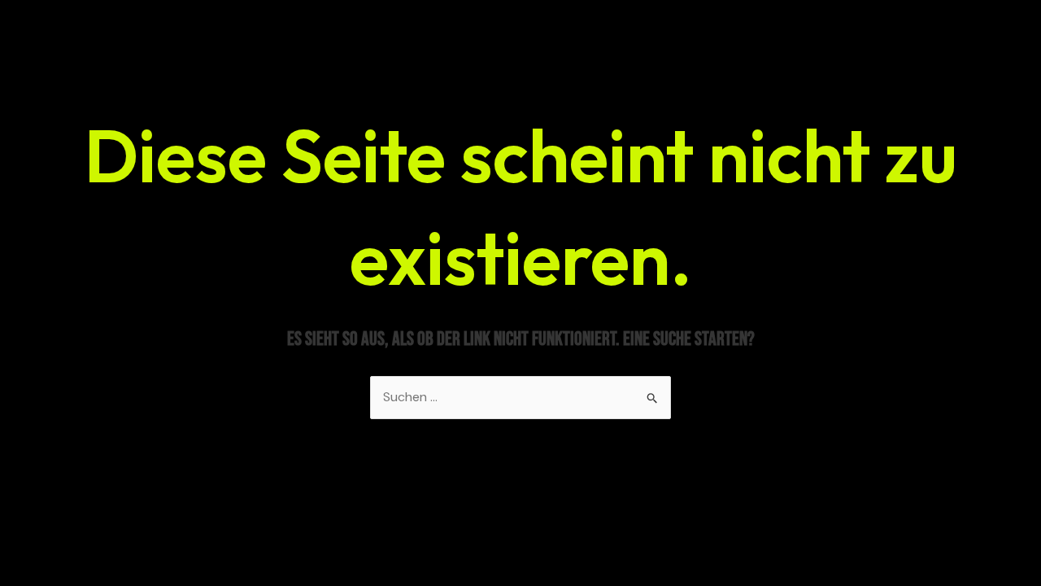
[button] (36, 550)
